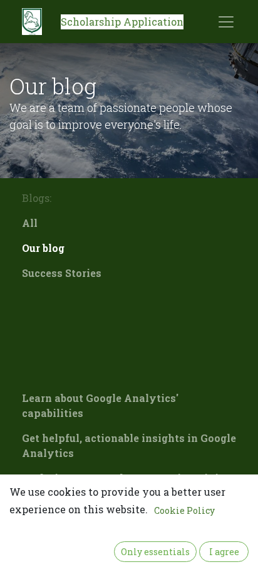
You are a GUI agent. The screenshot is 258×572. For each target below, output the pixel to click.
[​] (129, 298)
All (30, 222)
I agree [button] (224, 552)
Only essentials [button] (155, 552)
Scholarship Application (122, 21)
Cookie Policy (184, 510)
